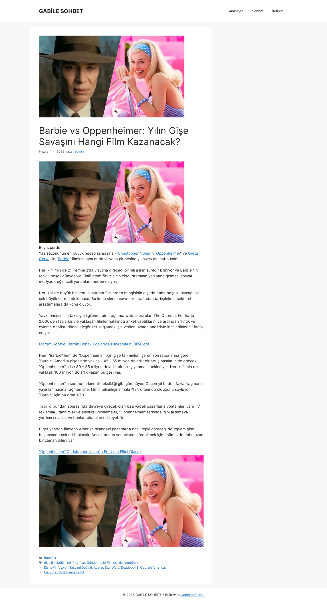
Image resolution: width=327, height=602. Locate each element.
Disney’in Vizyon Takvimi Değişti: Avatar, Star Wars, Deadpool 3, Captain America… (106, 567)
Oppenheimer (168, 253)
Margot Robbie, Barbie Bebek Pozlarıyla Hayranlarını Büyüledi (94, 344)
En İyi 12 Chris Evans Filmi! (64, 572)
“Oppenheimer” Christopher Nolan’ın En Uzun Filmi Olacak (90, 451)
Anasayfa (236, 11)
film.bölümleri (61, 562)
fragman (79, 562)
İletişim (278, 11)
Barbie (63, 259)
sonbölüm (131, 562)
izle (120, 562)
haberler (50, 558)
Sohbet (257, 11)
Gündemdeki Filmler (101, 562)
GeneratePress (192, 595)
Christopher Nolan (134, 253)
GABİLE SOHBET (61, 11)
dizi (46, 562)
